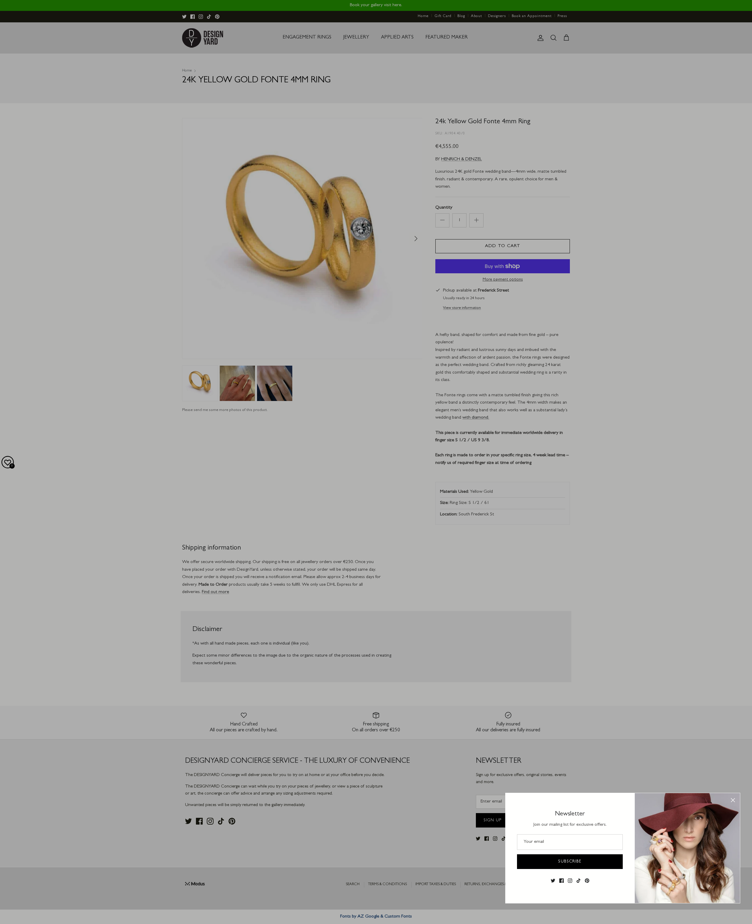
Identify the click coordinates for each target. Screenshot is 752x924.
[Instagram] (570, 880)
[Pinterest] (587, 880)
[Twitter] (553, 880)
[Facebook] (561, 880)
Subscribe (569, 862)
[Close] (732, 800)
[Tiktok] (578, 880)
